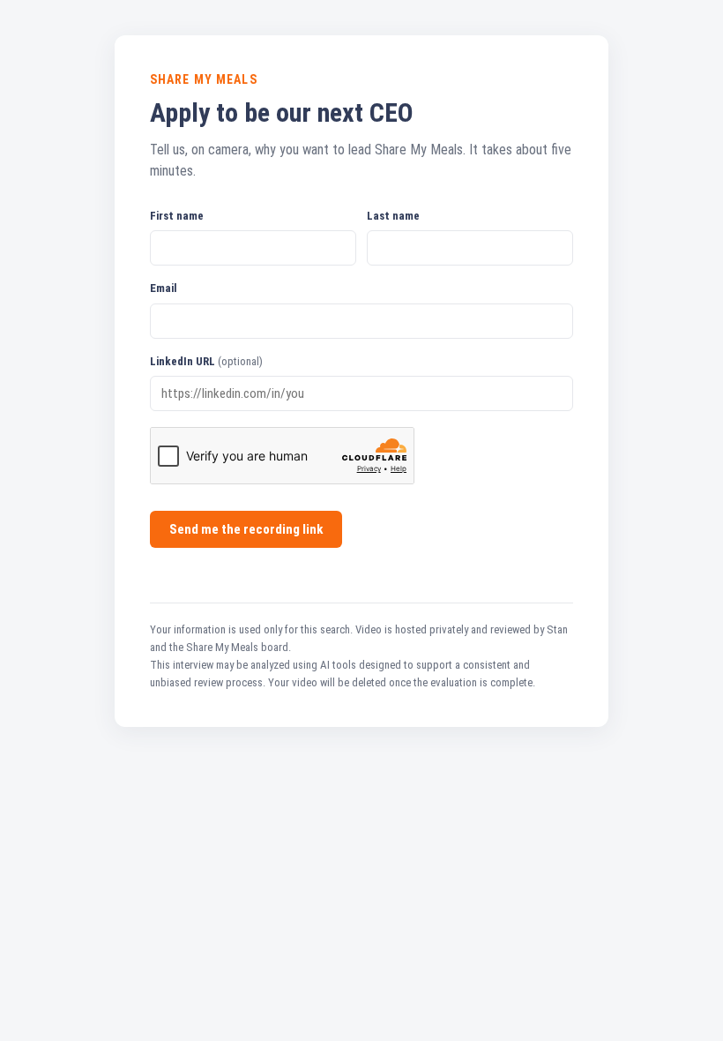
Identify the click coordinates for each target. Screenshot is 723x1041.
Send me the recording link (246, 529)
